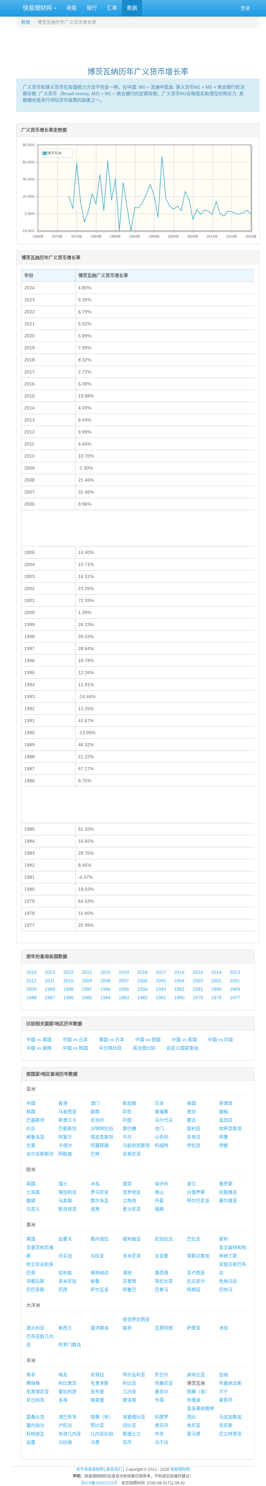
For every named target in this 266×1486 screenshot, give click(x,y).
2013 (235, 972)
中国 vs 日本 (75, 1039)
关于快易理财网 (89, 1469)
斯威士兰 (132, 1433)
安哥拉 (97, 1374)
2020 (105, 972)
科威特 (161, 1145)
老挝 (191, 1111)
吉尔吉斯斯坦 (40, 1153)
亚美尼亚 (132, 1153)
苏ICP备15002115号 (99, 1483)
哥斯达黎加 (198, 1255)
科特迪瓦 (35, 1433)
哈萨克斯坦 (230, 1128)
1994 (142, 989)
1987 (50, 997)
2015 (198, 972)
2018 (142, 972)
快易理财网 (37, 8)
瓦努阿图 (164, 1327)
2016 (179, 972)
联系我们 (114, 1469)
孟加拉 (226, 1120)
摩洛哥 (129, 1400)
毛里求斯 (100, 1383)
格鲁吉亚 (35, 1137)
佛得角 (33, 1383)
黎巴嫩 (129, 1128)
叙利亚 (193, 1128)
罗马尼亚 (100, 1192)
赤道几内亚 (69, 1433)
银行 (92, 8)
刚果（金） (198, 1391)
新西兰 (65, 1327)
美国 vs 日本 (111, 1039)
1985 (87, 997)
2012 (31, 980)
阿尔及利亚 (134, 1374)
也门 (159, 1128)
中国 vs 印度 (220, 1039)
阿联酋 (65, 1153)
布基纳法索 (230, 1383)
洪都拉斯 (35, 1281)
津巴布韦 (67, 1416)
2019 (124, 972)
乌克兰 (33, 1209)
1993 (161, 989)
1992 (179, 989)
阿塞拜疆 (100, 1145)
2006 (142, 980)
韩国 (30, 1111)
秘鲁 (95, 1281)
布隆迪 (193, 1400)
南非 (30, 1374)
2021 (87, 972)
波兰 (191, 1183)
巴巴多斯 (35, 1289)
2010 (68, 980)
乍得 (159, 1400)
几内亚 (129, 1391)
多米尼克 (132, 1255)
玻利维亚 (132, 1238)
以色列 (161, 1137)
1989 (235, 989)
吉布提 (97, 1391)
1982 (142, 997)
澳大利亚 (35, 1327)
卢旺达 (65, 1425)
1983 (124, 997)
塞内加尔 (35, 1425)
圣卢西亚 (196, 1272)
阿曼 (223, 1137)
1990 (216, 989)
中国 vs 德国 (148, 1039)
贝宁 (223, 1391)
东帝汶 (193, 1137)
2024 (31, 972)
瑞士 (62, 1183)
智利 (223, 1238)
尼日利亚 (35, 1400)
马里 (95, 1442)
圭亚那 (161, 1255)
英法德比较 (144, 1048)
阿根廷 (193, 1289)
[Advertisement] (138, 44)
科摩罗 (161, 1416)
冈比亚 (129, 1425)
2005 (161, 980)
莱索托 (226, 1400)
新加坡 (129, 1103)
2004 (179, 980)
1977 (235, 997)
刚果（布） (102, 1416)
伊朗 (223, 1145)
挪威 (30, 1200)
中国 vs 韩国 (75, 1048)
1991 (198, 989)
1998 (68, 989)
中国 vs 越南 (39, 1048)
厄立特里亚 (230, 1433)
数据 (132, 8)
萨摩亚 (193, 1327)
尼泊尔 (97, 1120)
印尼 (127, 1111)
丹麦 (159, 1200)
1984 (105, 997)
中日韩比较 (110, 1048)
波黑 (95, 1209)
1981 (161, 997)
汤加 (223, 1327)
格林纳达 (100, 1272)
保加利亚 (67, 1192)
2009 (87, 980)
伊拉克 (193, 1145)
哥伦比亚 (164, 1281)
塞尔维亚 (228, 1200)
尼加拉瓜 (164, 1238)
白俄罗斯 (196, 1192)
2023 (50, 972)
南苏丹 (161, 1425)
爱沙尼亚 (132, 1209)
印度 (127, 1120)
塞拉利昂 (67, 1391)
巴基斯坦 (35, 1120)
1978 (216, 997)
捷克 (127, 1183)
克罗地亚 (132, 1192)
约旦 (30, 1128)
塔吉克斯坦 (102, 1137)
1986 (68, 997)
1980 (179, 997)
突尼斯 (226, 1425)
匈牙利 (161, 1183)
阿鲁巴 (129, 1289)
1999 (50, 989)
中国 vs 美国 (39, 1039)
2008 (105, 980)
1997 (87, 989)
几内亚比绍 (102, 1433)
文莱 (30, 1145)
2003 (198, 980)
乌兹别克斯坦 (136, 1145)
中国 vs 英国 (184, 1039)
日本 (159, 1103)
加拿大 (65, 1238)
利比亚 (129, 1383)
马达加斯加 (230, 1416)
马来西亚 (67, 1111)
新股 (71, 8)
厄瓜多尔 (196, 1281)
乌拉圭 (97, 1255)
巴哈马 (226, 1289)
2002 (216, 980)
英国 (30, 1183)
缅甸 (223, 1111)
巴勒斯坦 (67, 1128)
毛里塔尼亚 (37, 1391)
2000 (31, 989)
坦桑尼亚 (164, 1383)
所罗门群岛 (69, 1344)
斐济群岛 (100, 1327)
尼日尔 (161, 1374)
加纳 (223, 1374)
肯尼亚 (193, 1425)
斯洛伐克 (67, 1209)
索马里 (193, 1433)
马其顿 (65, 1200)
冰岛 (95, 1183)
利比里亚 (67, 1383)
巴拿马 (161, 1289)
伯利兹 (65, 1272)
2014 (216, 972)
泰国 (191, 1103)
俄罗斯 (226, 1183)
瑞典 (159, 1209)
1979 (198, 997)
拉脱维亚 (228, 1192)
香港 (62, 1103)
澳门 (95, 1103)
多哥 (62, 1400)
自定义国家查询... (184, 1048)
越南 (95, 1111)
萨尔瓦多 (100, 1289)
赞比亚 (97, 1425)
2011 (50, 980)
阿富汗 (65, 1137)
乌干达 (161, 1442)
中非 (159, 1433)
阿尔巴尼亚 (198, 1200)
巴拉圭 (193, 1238)
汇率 (112, 8)
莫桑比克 (35, 1416)
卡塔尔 (65, 1145)
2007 (124, 980)
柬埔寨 (161, 1111)
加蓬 (30, 1442)
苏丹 (127, 1442)
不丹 (127, 1137)
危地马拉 (228, 1281)
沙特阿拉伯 (102, 1128)
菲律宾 (226, 1103)
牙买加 (65, 1255)
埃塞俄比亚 (134, 1416)
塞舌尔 (161, 1391)
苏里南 (129, 1281)
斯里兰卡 (67, 1120)
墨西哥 (161, 1272)
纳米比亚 (196, 1374)
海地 (127, 1272)
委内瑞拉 (100, 1238)
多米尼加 (67, 1281)
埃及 (62, 1374)
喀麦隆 (97, 1400)
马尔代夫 (164, 1120)
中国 (30, 1103)
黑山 (159, 1192)
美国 (30, 1238)
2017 (161, 972)
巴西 (62, 1289)
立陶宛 (129, 1200)
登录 (245, 8)
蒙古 (191, 1120)
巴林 (95, 1153)
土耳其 (33, 1192)
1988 (31, 997)
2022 (68, 972)
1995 (124, 989)
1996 (105, 989)
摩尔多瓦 (100, 1200)
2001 (235, 980)
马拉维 (65, 1442)
